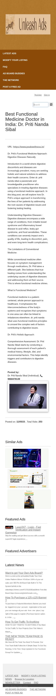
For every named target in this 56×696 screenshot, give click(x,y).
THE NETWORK (11, 80)
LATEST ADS (9, 53)
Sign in (47, 95)
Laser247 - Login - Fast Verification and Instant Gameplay (23, 530)
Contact (27, 682)
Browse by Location (24, 679)
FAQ (5, 67)
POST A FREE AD (12, 87)
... (37, 593)
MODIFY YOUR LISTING (15, 60)
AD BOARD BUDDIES (14, 73)
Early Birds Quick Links (16, 686)
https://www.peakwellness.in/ (28, 146)
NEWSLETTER (12, 682)
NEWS (8, 679)
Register (38, 95)
